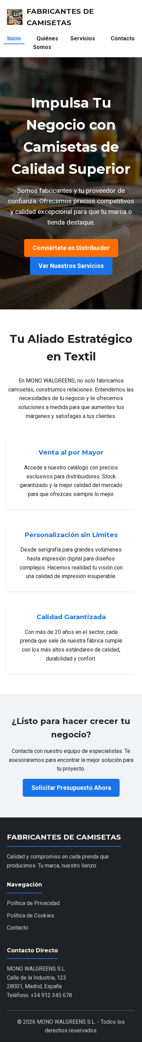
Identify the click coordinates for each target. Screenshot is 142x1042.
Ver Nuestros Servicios (71, 265)
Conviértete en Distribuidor (71, 248)
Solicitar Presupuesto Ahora (71, 787)
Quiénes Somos (45, 43)
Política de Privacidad (33, 903)
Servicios (82, 38)
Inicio (14, 38)
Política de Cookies (30, 915)
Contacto (123, 38)
